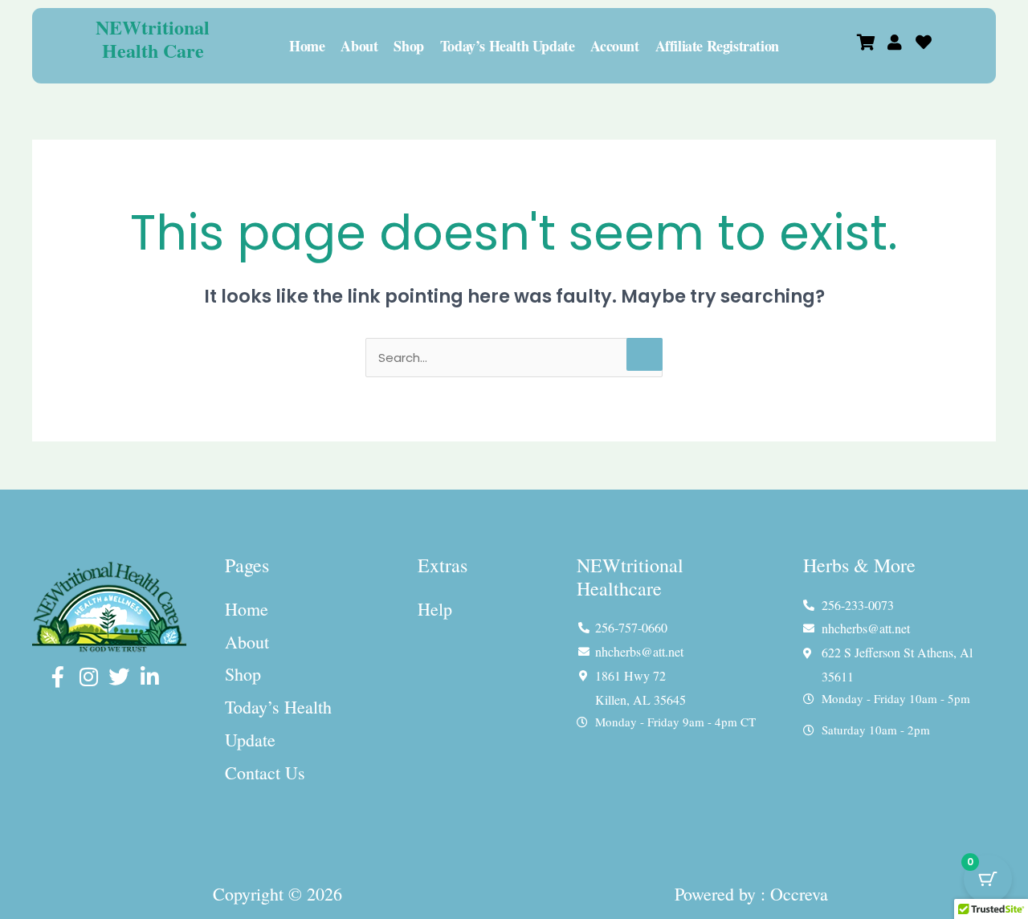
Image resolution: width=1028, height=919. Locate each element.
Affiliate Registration (717, 45)
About (359, 45)
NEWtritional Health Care (153, 38)
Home (306, 45)
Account (614, 45)
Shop (408, 45)
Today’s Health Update (507, 45)
